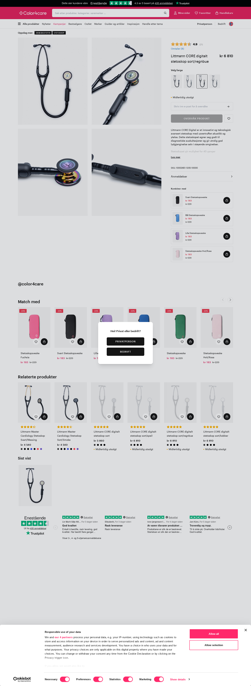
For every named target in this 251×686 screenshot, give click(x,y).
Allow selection (214, 644)
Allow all (214, 633)
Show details (178, 679)
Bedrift (125, 351)
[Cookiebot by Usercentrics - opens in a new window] (22, 679)
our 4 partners (64, 637)
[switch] (98, 679)
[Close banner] (246, 630)
